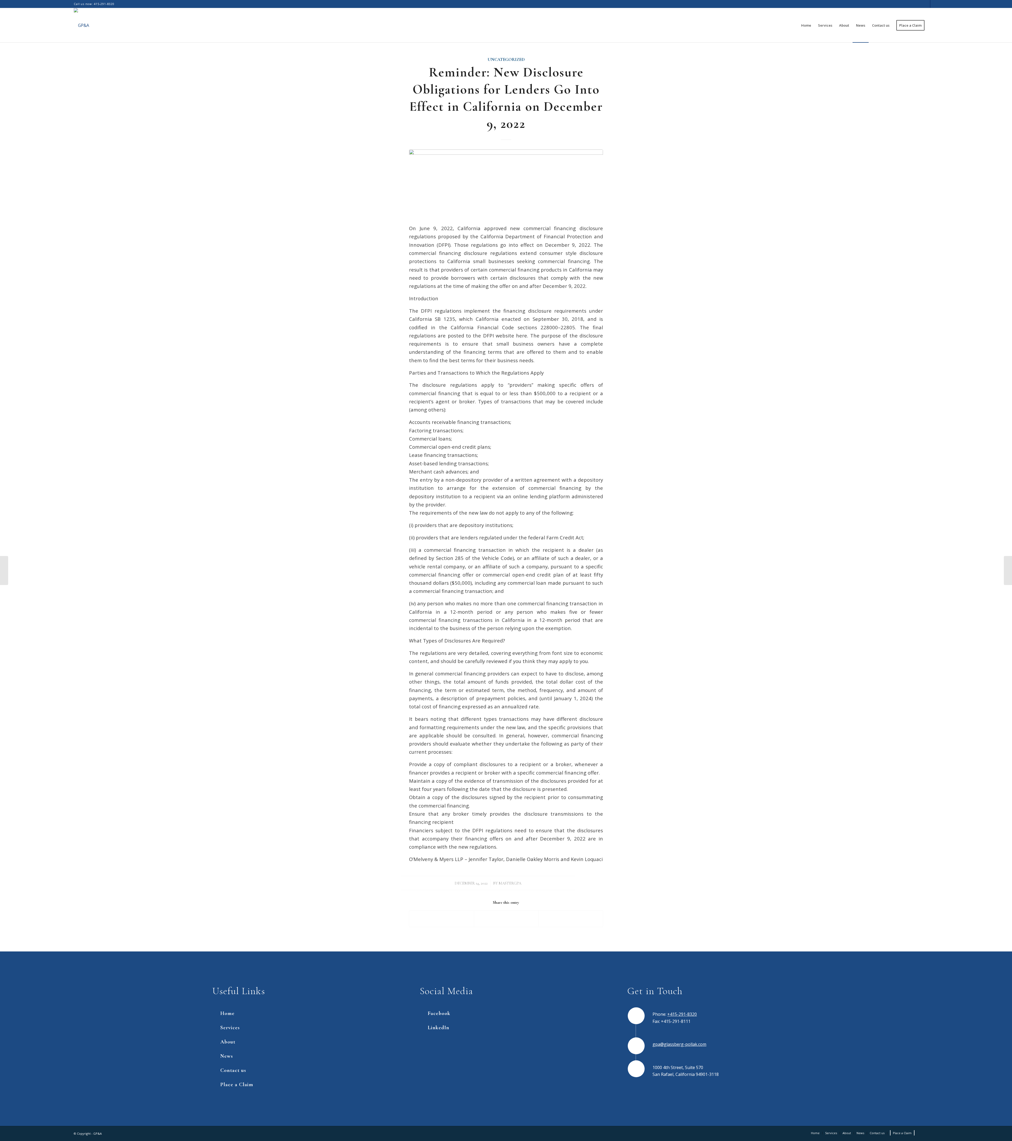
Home (227, 1013)
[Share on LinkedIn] (570, 919)
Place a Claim (236, 1084)
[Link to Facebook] (926, 4)
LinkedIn (438, 1027)
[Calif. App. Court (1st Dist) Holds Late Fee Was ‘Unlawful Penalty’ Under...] (4, 570)
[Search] (933, 25)
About (227, 1042)
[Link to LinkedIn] (934, 4)
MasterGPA (510, 883)
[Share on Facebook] (441, 919)
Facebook (439, 1013)
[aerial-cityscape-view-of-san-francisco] (506, 183)
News (226, 1056)
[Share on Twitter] (506, 919)
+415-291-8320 (682, 1014)
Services (230, 1027)
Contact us (233, 1070)
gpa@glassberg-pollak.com (679, 1044)
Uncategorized (506, 59)
